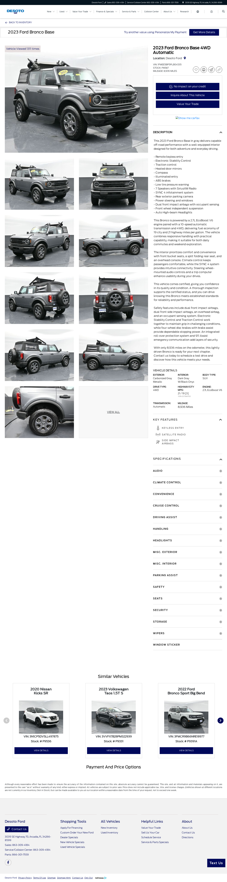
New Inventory (109, 827)
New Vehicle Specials (72, 842)
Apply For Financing (71, 827)
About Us (187, 827)
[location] (183, 2)
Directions (187, 837)
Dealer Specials (69, 837)
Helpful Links (152, 821)
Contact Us (18, 829)
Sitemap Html (64, 878)
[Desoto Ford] (20, 11)
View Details (41, 750)
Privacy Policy (25, 878)
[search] (223, 12)
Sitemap (51, 878)
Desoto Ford (11, 878)
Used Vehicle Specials (72, 847)
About (187, 821)
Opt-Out (88, 878)
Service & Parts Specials (155, 842)
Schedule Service (151, 837)
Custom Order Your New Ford (77, 832)
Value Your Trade (151, 827)
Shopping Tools (73, 821)
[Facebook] (8, 862)
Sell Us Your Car (150, 832)
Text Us (216, 863)
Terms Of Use (39, 878)
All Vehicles (110, 821)
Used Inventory (109, 832)
